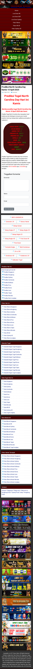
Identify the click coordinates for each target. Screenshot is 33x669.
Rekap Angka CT (10, 230)
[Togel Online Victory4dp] (16, 519)
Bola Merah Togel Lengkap (11, 447)
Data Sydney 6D (8, 410)
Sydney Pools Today (17, 492)
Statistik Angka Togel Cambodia (13, 354)
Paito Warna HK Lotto (14, 664)
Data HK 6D (7, 407)
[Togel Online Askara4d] (16, 541)
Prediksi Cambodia (9, 280)
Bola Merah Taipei (9, 442)
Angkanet (23, 660)
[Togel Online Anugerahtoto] (16, 609)
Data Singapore (8, 381)
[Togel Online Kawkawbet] (16, 526)
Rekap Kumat (17, 226)
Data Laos (6, 399)
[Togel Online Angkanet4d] (16, 624)
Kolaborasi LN (24, 256)
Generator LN (10, 221)
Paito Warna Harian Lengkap (11, 482)
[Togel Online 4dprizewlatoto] (16, 564)
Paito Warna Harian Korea (11, 471)
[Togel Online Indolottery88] (16, 617)
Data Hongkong (8, 384)
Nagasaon (10, 490)
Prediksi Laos (7, 290)
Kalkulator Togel (17, 260)
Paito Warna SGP (19, 657)
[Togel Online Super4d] (16, 50)
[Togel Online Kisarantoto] (16, 65)
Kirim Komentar (9, 209)
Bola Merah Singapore (10, 421)
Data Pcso (6, 394)
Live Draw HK (16, 13)
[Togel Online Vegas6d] (16, 534)
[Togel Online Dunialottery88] (16, 602)
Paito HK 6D (16, 25)
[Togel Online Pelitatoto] (16, 72)
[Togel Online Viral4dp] (16, 80)
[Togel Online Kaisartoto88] (16, 571)
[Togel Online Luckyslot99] (16, 587)
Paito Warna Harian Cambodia (12, 464)
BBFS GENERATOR (17, 217)
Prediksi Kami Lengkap (10, 298)
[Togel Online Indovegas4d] (16, 647)
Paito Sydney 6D (16, 28)
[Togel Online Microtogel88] (16, 504)
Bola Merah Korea (9, 437)
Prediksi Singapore (9, 272)
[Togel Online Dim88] (16, 42)
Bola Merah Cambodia (10, 429)
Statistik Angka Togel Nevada (12, 370)
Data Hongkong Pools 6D (8, 270)
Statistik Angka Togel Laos (11, 365)
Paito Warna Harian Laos (10, 474)
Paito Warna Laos (8, 325)
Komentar (14, 92)
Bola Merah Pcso (8, 434)
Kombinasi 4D (9, 256)
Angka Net (10, 655)
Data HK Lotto (24, 664)
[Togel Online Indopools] (16, 632)
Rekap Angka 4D (10, 238)
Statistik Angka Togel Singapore (13, 346)
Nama (5, 193)
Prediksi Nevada (8, 295)
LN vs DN (17, 251)
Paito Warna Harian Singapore (12, 456)
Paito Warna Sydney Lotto (17, 666)
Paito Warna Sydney (9, 312)
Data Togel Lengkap (9, 412)
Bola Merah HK (8, 424)
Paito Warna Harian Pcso (10, 469)
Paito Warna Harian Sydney (11, 461)
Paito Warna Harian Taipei (11, 477)
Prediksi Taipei (8, 293)
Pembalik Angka (10, 247)
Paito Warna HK (17, 655)
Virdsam (4, 490)
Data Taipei (7, 402)
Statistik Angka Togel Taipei (11, 367)
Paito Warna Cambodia (10, 314)
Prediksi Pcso (7, 285)
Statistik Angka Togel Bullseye (12, 357)
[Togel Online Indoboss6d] (16, 511)
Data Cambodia (8, 389)
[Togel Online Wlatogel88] (16, 556)
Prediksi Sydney (8, 277)
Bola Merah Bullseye (9, 431)
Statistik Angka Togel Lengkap (12, 372)
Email (5, 201)
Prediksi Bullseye (8, 282)
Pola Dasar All (24, 238)
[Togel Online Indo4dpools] (16, 579)
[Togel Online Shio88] (16, 639)
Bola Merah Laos (8, 439)
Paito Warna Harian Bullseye (11, 466)
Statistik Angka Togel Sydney (12, 352)
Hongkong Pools (10, 662)
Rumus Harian (24, 221)
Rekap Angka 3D (24, 230)
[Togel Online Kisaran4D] (16, 57)
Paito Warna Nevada (9, 330)
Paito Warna (16, 22)
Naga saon (17, 490)
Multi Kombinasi (24, 247)
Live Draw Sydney (17, 19)
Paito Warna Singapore (10, 307)
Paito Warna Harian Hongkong (12, 458)
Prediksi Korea (8, 287)
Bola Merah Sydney (9, 426)
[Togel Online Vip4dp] (16, 594)
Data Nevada (7, 405)
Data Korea (7, 397)
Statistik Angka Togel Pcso (11, 359)
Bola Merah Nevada (9, 444)
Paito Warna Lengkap (10, 338)
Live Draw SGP (16, 16)
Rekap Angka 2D (17, 234)
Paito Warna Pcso (9, 320)
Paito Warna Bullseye (9, 317)
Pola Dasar (17, 243)
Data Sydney (7, 386)
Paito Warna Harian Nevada (11, 479)
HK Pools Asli (27, 666)
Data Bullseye (7, 392)
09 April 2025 (6, 92)
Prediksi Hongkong (9, 274)
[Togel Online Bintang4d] (16, 549)
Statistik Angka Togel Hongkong (12, 349)
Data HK (26, 657)
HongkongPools (19, 662)
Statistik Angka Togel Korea (11, 362)
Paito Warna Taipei (9, 327)
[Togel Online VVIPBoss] (16, 35)
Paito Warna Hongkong (10, 309)
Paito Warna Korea (9, 322)
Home (16, 10)
